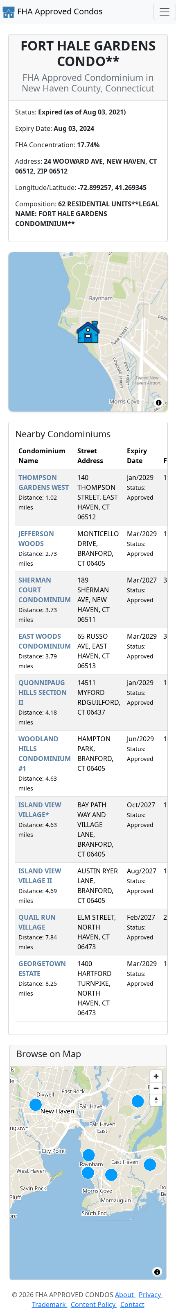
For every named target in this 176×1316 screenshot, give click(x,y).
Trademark (50, 1304)
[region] (88, 1172)
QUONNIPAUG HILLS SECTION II (42, 692)
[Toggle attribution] (157, 1272)
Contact (132, 1304)
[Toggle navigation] (164, 12)
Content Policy (94, 1304)
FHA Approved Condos (59, 11)
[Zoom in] (156, 1076)
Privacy (150, 1294)
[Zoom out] (156, 1088)
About (125, 1294)
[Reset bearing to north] (156, 1100)
